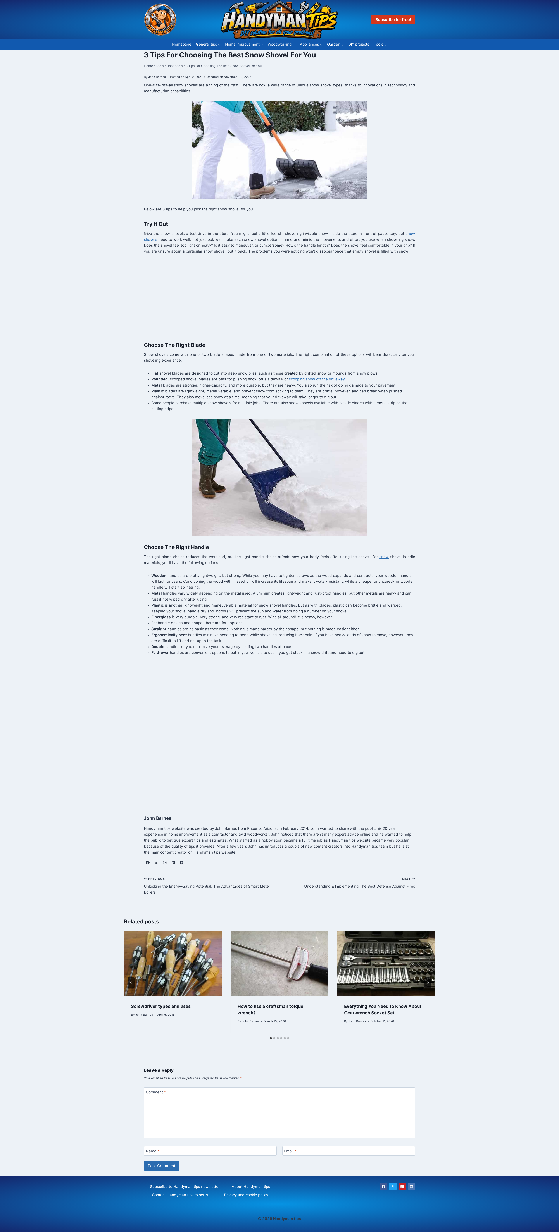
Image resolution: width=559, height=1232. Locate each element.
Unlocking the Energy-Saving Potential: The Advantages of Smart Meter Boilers (207, 885)
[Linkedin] (411, 1186)
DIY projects (358, 44)
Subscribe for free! (393, 19)
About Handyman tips (251, 1186)
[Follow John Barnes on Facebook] (147, 862)
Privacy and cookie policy (246, 1195)
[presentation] (173, 963)
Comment (156, 1092)
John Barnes (144, 1014)
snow (384, 557)
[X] (393, 1186)
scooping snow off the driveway (317, 379)
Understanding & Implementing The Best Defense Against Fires (359, 882)
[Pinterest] (402, 1186)
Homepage (181, 44)
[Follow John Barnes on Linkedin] (173, 862)
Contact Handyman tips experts (180, 1195)
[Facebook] (383, 1186)
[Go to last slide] (131, 982)
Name (152, 1151)
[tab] (271, 1038)
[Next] (427, 982)
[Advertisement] (275, 296)
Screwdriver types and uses (161, 1006)
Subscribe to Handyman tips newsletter (185, 1186)
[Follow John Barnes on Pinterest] (181, 862)
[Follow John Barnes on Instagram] (164, 862)
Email (290, 1151)
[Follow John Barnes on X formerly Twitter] (156, 862)
